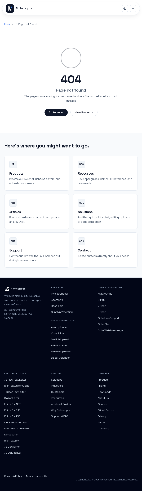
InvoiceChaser (59, 293)
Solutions (56, 379)
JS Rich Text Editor (15, 379)
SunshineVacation (62, 312)
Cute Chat (104, 324)
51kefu (101, 299)
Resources (57, 398)
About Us (103, 398)
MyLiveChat (105, 293)
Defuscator (11, 434)
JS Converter (12, 446)
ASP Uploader (59, 345)
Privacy (102, 416)
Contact (103, 404)
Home (7, 24)
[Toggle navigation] (133, 8)
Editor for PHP (12, 410)
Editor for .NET (12, 404)
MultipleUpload (60, 339)
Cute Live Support (108, 318)
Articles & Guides (61, 404)
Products (103, 379)
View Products (84, 112)
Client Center (106, 410)
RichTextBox (11, 440)
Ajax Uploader (59, 327)
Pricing (102, 385)
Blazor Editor (11, 398)
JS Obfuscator (12, 452)
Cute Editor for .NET (16, 422)
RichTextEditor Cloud (16, 385)
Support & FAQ (59, 416)
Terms (101, 422)
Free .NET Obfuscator (17, 428)
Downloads (104, 392)
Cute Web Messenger (111, 330)
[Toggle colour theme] (125, 8)
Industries (57, 385)
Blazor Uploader (60, 357)
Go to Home (56, 112)
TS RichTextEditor (14, 392)
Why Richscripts (60, 410)
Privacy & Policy (13, 476)
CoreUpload (58, 333)
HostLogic (57, 306)
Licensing (103, 428)
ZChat (102, 306)
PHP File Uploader (61, 351)
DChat (102, 312)
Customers (57, 392)
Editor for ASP (12, 416)
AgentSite (57, 299)
